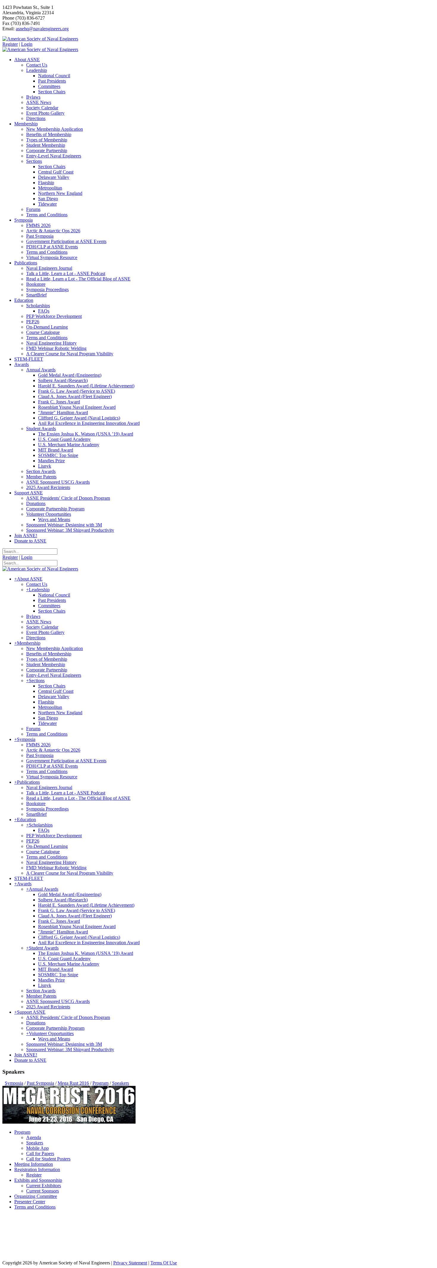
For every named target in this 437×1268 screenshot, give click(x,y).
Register (10, 44)
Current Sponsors (42, 1190)
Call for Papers (40, 1153)
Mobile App (37, 1148)
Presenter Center (29, 1201)
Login (26, 44)
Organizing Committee (35, 1196)
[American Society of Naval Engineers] (40, 38)
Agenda (33, 1137)
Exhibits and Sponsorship (38, 1180)
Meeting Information (33, 1164)
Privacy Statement (130, 1262)
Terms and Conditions (35, 1206)
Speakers (34, 1142)
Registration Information (37, 1169)
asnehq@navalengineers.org (42, 28)
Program (22, 1132)
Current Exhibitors (43, 1185)
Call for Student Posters (48, 1158)
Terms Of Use (163, 1262)
